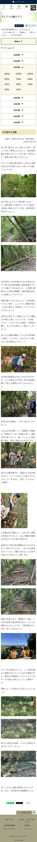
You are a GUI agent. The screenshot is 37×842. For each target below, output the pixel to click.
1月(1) (18, 89)
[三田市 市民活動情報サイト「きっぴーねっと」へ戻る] (26, 6)
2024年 (17, 67)
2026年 (17, 55)
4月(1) (18, 84)
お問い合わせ (19, 8)
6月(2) (30, 79)
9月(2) (6, 79)
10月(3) (30, 74)
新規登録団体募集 (9, 825)
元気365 (21, 840)
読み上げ (20, 25)
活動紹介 (22, 32)
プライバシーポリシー (9, 829)
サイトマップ (28, 829)
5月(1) (6, 84)
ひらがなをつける (19, 1)
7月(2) (18, 79)
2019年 (17, 122)
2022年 (17, 104)
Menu (17, 41)
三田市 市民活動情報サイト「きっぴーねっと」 (16, 29)
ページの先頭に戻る (24, 812)
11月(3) (18, 74)
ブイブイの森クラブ (8, 32)
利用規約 (27, 825)
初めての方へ (10, 819)
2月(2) (6, 89)
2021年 (17, 110)
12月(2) (7, 74)
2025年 (17, 61)
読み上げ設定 (31, 25)
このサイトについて (3, 9)
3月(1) (30, 84)
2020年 (17, 116)
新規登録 (11, 8)
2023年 (17, 98)
